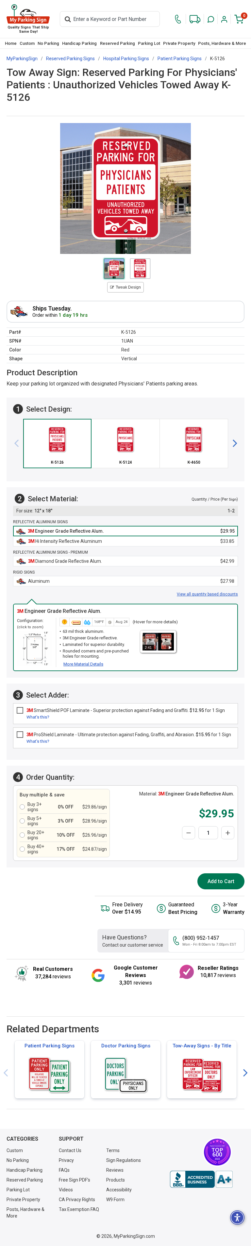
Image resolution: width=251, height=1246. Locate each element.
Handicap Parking (79, 43)
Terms (113, 1150)
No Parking (48, 43)
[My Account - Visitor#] (224, 19)
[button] (211, 19)
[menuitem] (10, 43)
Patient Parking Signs (50, 1046)
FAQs (64, 1170)
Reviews (115, 1170)
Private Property (179, 43)
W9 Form (115, 1199)
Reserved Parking (117, 43)
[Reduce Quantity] (188, 832)
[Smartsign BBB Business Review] (201, 1179)
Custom (27, 43)
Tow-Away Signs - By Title (202, 1046)
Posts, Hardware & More (222, 43)
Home (11, 43)
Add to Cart (221, 881)
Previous (5, 1073)
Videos (66, 1189)
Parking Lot (149, 43)
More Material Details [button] (83, 664)
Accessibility (119, 1189)
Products (115, 1180)
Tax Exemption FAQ (79, 1209)
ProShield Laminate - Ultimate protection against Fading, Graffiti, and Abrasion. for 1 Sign (128, 734)
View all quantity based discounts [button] (207, 594)
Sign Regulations (123, 1160)
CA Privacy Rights (77, 1199)
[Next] (232, 444)
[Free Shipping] (195, 19)
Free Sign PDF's (74, 1180)
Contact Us (70, 1150)
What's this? (37, 717)
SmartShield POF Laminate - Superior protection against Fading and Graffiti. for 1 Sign (125, 710)
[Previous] (19, 444)
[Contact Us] (178, 19)
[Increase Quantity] (227, 832)
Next (245, 1073)
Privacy (66, 1160)
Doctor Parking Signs (125, 1046)
